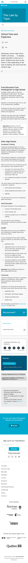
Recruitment (4, 483)
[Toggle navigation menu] (2, 2)
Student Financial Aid (8, 329)
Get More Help (4, 489)
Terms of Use (21, 558)
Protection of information (9, 558)
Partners (3, 492)
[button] (23, 2)
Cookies (16, 558)
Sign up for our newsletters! (14, 441)
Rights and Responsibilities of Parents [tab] (13, 367)
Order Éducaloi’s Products (7, 486)
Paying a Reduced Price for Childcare (13, 374)
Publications (4, 474)
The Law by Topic (5, 468)
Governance (4, 480)
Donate (5, 5)
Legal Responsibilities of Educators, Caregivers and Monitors (13, 378)
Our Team (3, 477)
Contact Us (4, 495)
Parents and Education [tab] (9, 363)
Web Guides (4, 471)
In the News (4, 465)
